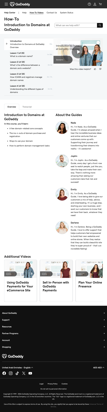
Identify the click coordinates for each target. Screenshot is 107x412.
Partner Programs (10, 333)
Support (6, 320)
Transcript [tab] (27, 107)
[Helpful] (95, 69)
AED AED (97, 367)
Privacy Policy (52, 384)
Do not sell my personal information (53, 389)
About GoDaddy (9, 313)
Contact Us (52, 12)
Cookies (65, 384)
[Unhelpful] (100, 69)
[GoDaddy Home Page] (13, 356)
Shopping (6, 347)
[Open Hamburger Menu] (5, 4)
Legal (41, 384)
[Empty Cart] (100, 4)
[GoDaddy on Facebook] (4, 375)
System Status (66, 12)
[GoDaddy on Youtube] (30, 375)
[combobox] (76, 25)
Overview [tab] (11, 107)
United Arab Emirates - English (16, 367)
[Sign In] (94, 4)
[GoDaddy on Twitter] (24, 375)
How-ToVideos (36, 12)
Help (24, 12)
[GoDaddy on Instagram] (11, 375)
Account (6, 340)
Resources (6, 327)
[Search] (100, 25)
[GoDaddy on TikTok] (17, 375)
